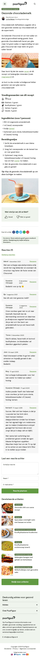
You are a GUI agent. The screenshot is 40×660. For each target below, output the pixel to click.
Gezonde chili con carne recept (24, 509)
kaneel (11, 128)
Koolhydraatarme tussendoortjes (25, 529)
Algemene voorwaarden (28, 649)
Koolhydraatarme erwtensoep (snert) (22, 546)
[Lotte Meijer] (3, 18)
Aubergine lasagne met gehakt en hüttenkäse (24, 559)
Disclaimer (7, 649)
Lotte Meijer (10, 19)
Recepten (18, 517)
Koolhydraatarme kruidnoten (26, 532)
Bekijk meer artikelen (20, 582)
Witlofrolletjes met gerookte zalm (26, 571)
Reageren (33, 261)
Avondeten (18, 504)
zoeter (17, 161)
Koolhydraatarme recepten (10, 9)
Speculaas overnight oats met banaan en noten (25, 521)
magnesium (6, 77)
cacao (26, 71)
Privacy (15, 649)
